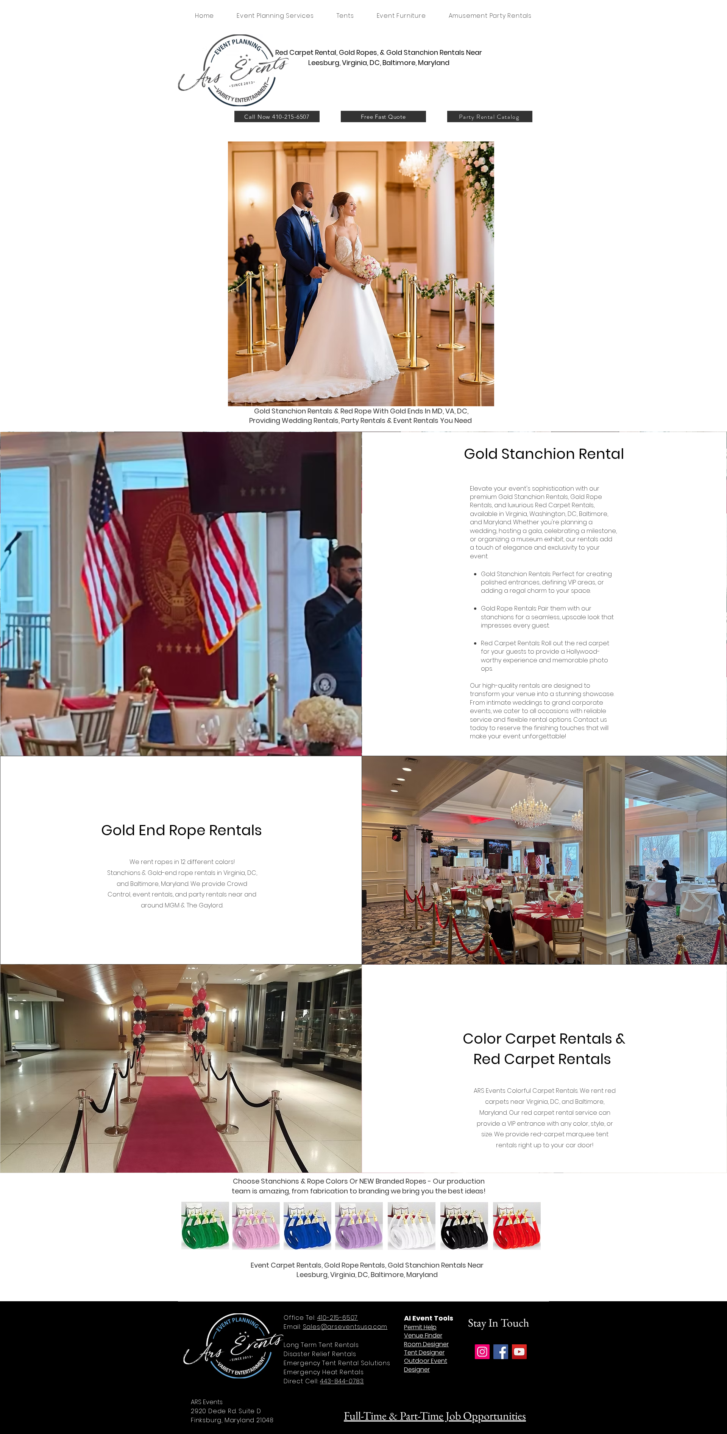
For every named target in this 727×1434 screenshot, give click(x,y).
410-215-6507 (337, 1317)
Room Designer (426, 1344)
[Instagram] (482, 1351)
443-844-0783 (342, 1381)
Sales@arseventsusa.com (345, 1326)
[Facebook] (500, 1351)
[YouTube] (519, 1351)
